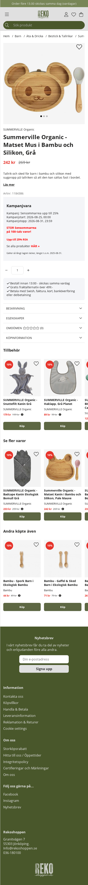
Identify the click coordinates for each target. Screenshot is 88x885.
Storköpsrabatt (15, 748)
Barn (18, 36)
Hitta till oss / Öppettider (22, 755)
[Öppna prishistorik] (22, 414)
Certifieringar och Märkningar (26, 768)
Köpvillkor (11, 703)
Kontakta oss (13, 696)
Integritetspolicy (15, 762)
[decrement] (6, 270)
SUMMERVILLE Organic (18, 129)
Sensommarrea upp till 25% (39, 213)
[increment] (28, 270)
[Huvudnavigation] (6, 14)
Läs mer (9, 185)
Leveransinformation (19, 715)
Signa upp (44, 669)
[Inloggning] (66, 14)
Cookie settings (15, 728)
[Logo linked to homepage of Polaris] (43, 14)
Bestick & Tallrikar (60, 36)
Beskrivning (15, 308)
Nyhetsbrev (12, 807)
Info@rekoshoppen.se (20, 848)
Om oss (9, 774)
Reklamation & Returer (20, 722)
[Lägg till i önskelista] (79, 47)
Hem (6, 36)
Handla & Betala (15, 709)
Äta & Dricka (34, 36)
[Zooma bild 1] (44, 83)
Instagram (11, 800)
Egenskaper (15, 318)
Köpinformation (19, 338)
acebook (11, 794)
